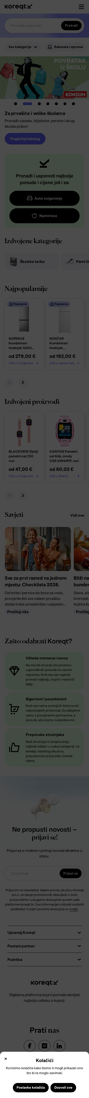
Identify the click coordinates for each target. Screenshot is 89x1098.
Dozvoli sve (63, 1087)
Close (5, 1058)
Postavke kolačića (31, 1087)
